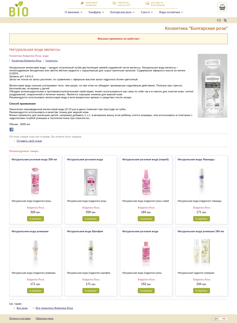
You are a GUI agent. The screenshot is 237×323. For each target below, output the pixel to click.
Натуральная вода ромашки (30, 231)
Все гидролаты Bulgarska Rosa (54, 308)
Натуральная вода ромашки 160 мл (201, 231)
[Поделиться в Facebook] (11, 129)
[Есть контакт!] (219, 20)
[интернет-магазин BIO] (18, 15)
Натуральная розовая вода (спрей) (145, 159)
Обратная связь (45, 318)
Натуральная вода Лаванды (196, 159)
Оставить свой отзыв (29, 140)
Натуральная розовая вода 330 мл (34, 159)
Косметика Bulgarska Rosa (26, 60)
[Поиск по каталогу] (225, 20)
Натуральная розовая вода (85, 159)
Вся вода (22, 308)
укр (224, 318)
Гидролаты (52, 60)
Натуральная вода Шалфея (85, 231)
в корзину (35, 218)
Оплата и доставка (20, 318)
